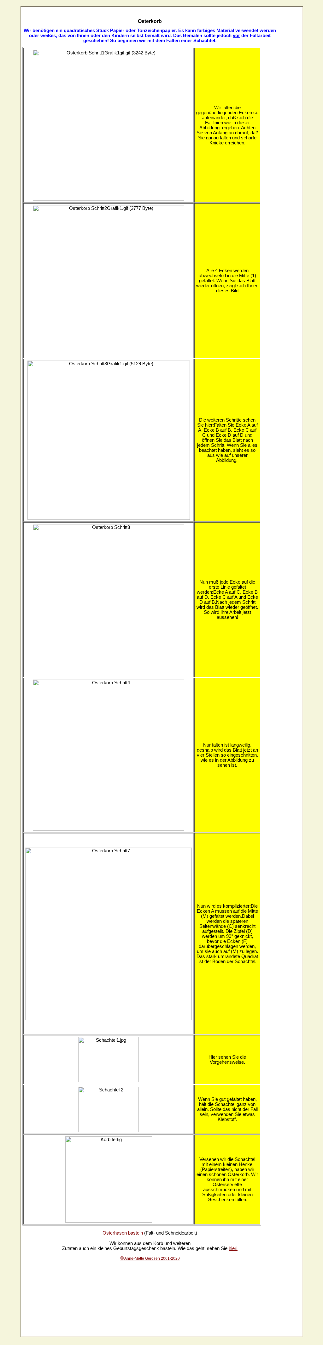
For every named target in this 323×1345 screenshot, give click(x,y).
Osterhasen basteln (123, 1233)
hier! (233, 1248)
